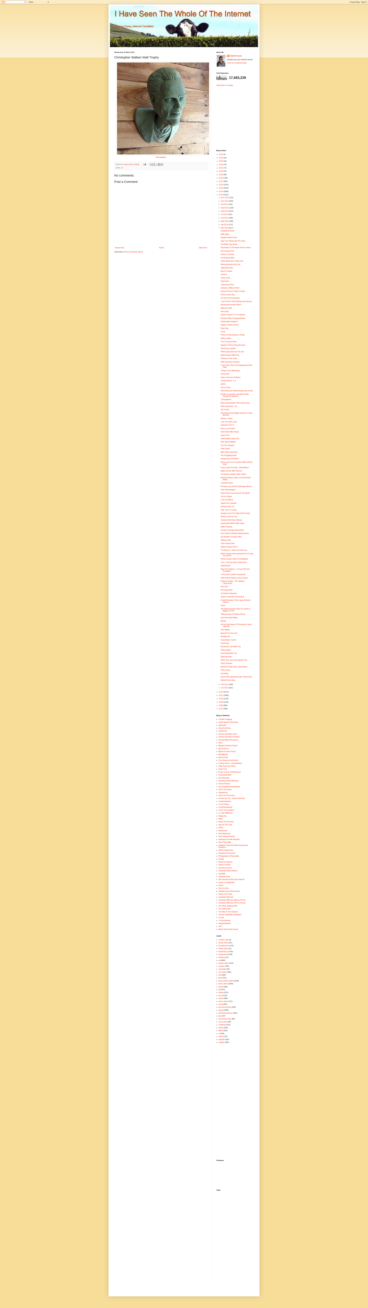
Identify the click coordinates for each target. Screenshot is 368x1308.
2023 (221, 161)
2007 (221, 709)
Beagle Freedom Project (227, 746)
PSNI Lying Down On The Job (232, 352)
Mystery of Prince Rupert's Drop (233, 345)
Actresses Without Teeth (230, 288)
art (122, 168)
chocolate (222, 969)
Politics (221, 957)
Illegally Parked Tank (229, 238)
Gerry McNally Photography (229, 787)
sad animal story (224, 1019)
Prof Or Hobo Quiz (228, 295)
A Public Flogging (225, 719)
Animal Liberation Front (227, 734)
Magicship (222, 816)
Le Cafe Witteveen (225, 813)
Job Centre (225, 410)
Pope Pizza (225, 435)
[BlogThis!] (153, 164)
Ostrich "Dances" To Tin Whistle (233, 315)
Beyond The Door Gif (229, 633)
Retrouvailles (226, 650)
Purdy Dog (225, 643)
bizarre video (223, 963)
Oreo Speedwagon (228, 490)
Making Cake (226, 540)
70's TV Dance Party (228, 342)
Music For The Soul (226, 822)
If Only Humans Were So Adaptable (234, 559)
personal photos (224, 1007)
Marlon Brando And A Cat (230, 264)
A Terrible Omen (227, 483)
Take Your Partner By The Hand (233, 241)
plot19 (223, 384)
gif (219, 990)
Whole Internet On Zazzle (228, 929)
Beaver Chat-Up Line (229, 517)
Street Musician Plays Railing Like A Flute (237, 391)
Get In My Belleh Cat (229, 653)
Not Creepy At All (227, 251)
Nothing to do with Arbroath (229, 839)
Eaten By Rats (226, 657)
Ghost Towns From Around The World (235, 493)
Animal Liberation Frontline (229, 737)
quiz (220, 1016)
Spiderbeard (225, 566)
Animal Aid (222, 731)
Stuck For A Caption (228, 348)
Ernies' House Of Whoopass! (229, 772)
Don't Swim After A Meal (230, 432)
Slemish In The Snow (229, 358)
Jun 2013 (225, 218)
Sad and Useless (225, 868)
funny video (223, 984)
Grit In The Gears (225, 790)
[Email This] (151, 164)
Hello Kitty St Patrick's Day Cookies (234, 578)
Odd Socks (225, 281)
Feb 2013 (225, 684)
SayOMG (222, 874)
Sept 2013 (225, 208)
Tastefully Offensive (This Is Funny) (232, 903)
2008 (221, 705)
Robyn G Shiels (224, 865)
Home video (223, 949)
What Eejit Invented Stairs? (231, 305)
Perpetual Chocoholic (226, 853)
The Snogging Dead (228, 455)
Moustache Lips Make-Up (231, 647)
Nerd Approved (224, 834)
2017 (221, 181)
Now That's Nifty (224, 842)
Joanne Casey (128, 164)
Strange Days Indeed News (229, 891)
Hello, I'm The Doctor (226, 795)
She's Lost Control (228, 429)
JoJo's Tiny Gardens (226, 810)
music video (223, 1001)
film (219, 975)
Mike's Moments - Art (229, 406)
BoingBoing (223, 754)
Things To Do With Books (230, 371)
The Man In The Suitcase (228, 912)
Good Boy (224, 674)
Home (161, 248)
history (221, 992)
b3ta (220, 743)
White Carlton (226, 338)
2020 (221, 171)
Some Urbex (225, 278)
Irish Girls (224, 587)
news (220, 1004)
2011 (221, 695)
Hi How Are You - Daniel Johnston (231, 798)
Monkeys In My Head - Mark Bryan (234, 667)
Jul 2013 (224, 214)
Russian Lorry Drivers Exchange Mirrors (236, 486)
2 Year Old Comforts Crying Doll (233, 574)
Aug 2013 (225, 211)
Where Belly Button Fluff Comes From (235, 403)
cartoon (221, 966)
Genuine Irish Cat (227, 507)
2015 (221, 188)
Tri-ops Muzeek (224, 921)
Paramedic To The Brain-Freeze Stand (236, 248)
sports (220, 1028)
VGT (220, 926)
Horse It (224, 274)
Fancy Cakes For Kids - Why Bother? (235, 468)
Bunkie (223, 621)
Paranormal (223, 954)
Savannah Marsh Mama (227, 871)
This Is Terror (226, 387)
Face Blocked (223, 778)
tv (219, 1034)
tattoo (220, 1031)
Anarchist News (224, 728)
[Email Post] (144, 164)
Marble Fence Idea (228, 680)
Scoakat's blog (224, 877)
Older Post (203, 248)
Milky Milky (225, 234)
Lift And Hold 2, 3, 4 (228, 381)
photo (220, 1010)
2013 (221, 195)
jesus (220, 995)
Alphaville (222, 725)
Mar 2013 (225, 228)
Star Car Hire (223, 888)
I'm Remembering (225, 807)
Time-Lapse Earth (228, 543)
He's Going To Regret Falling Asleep (235, 533)
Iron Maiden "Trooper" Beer (231, 537)
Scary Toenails (226, 663)
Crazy (223, 332)
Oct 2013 (224, 204)
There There (225, 670)
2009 (221, 702)
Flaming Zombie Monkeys (228, 781)
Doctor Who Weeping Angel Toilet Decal (236, 677)
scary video (222, 1022)
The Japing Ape (224, 909)
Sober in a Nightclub (226, 882)
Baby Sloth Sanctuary (229, 452)
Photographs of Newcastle (228, 856)
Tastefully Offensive (226, 897)
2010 (221, 699)
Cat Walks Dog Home (229, 244)
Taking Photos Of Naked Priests (233, 614)
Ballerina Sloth (226, 308)
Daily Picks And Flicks (226, 766)
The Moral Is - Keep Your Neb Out (234, 550)
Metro (220, 819)
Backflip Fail (225, 636)
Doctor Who (223, 943)
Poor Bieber (225, 630)
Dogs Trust (222, 769)
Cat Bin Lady (223, 940)
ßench (220, 885)
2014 (221, 191)
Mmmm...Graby (226, 418)
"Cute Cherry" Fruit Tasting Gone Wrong (236, 301)
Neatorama (222, 831)
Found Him (225, 374)
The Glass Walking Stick (227, 906)
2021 (221, 168)
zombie (221, 1042)
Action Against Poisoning (228, 722)
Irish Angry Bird (226, 590)
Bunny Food (223, 757)
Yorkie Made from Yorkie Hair (232, 261)
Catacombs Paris (227, 285)
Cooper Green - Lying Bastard (230, 763)
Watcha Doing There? (229, 547)
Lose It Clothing (227, 500)
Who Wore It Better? (228, 442)
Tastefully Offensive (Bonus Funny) (232, 900)
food (220, 978)
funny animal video (225, 981)
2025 (221, 154)
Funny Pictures (224, 784)
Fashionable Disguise (229, 322)
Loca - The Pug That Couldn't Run (234, 562)
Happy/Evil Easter (228, 231)
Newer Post (119, 248)
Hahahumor (223, 793)
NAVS (220, 828)
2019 (221, 175)
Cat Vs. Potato (226, 496)
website (221, 1039)
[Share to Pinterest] (161, 164)
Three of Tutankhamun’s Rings (233, 335)
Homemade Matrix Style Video (232, 523)
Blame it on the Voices (227, 752)
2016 (221, 185)
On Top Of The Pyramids (230, 298)
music (220, 998)
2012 (221, 692)
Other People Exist (225, 850)
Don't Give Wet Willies (229, 618)
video (220, 1036)
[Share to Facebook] (159, 164)
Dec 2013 (225, 198)
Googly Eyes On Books (230, 459)
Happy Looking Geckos (230, 325)
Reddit (221, 859)
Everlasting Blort (224, 775)
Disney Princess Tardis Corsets (233, 291)
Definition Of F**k (227, 425)
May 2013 (225, 221)
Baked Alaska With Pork (230, 355)
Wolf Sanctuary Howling (230, 362)
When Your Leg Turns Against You (234, 660)
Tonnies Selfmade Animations (230, 915)
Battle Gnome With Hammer (231, 471)
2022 (221, 165)
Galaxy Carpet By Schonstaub (232, 597)
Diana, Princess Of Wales (230, 377)
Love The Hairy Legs (229, 422)
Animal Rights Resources (228, 740)
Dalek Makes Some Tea (230, 439)
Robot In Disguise (225, 862)
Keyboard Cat (223, 952)
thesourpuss (161, 157)
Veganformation (224, 923)
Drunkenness (223, 946)
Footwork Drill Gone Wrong (231, 520)
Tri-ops (221, 918)
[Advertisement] (234, 116)
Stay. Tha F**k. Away (229, 510)
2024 (221, 158)
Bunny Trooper (226, 271)
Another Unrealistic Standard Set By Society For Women (235, 395)
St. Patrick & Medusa (229, 593)
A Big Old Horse (227, 268)
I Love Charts (223, 804)
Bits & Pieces (223, 749)
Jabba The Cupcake (228, 503)
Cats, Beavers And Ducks (228, 760)
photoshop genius (225, 1013)
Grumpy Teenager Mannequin (232, 530)
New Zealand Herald (226, 836)
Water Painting (226, 527)
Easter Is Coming (227, 254)
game (220, 987)
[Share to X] (156, 164)
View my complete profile (237, 63)
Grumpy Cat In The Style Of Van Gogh (235, 513)
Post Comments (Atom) (134, 252)
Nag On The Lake (225, 825)
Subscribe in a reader (224, 85)
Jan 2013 (225, 688)
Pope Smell (225, 449)
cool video (222, 972)
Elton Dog (224, 328)
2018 (221, 178)
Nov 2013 (225, 201)
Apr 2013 (225, 225)
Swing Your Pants (225, 894)
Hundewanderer (224, 801)
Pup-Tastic (225, 311)
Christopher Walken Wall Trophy (233, 474)
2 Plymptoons (226, 400)
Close (223, 605)
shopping (222, 1025)
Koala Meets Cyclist (228, 640)
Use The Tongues (227, 445)
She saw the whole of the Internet (231, 879)
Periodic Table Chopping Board (233, 318)
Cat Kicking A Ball (227, 258)
